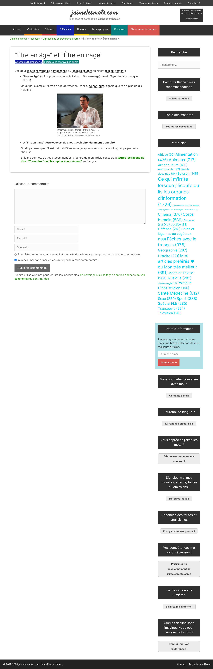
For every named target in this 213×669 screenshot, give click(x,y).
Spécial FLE (172, 303)
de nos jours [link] (96, 85)
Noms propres (100, 29)
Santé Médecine (178, 293)
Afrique (166, 154)
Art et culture (173, 165)
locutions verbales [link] (38, 70)
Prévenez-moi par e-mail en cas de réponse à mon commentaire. (57, 260)
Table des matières (148, 3)
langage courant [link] (82, 70)
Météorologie (167, 283)
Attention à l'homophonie (28, 62)
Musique (179, 278)
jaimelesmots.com (95, 13)
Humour (81, 29)
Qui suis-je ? (194, 3)
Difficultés (65, 29)
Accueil (17, 29)
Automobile (169, 169)
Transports (171, 308)
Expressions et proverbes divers (60, 38)
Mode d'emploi (37, 3)
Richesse (119, 29)
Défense (169, 229)
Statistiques (127, 3)
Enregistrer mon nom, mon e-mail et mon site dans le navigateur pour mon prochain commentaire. (79, 254)
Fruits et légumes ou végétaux (176, 234)
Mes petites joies (107, 3)
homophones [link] (59, 70)
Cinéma (170, 214)
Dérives (49, 29)
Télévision (170, 313)
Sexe (167, 298)
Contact (181, 664)
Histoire (168, 256)
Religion (178, 288)
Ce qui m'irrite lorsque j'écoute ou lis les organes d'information (178, 191)
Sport (187, 298)
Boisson (188, 173)
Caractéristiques (84, 3)
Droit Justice (175, 224)
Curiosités (33, 29)
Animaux (182, 159)
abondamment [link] (92, 142)
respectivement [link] (114, 70)
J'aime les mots (18, 38)
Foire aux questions (60, 3)
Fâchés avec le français (143, 29)
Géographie (172, 250)
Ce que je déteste (173, 3)
